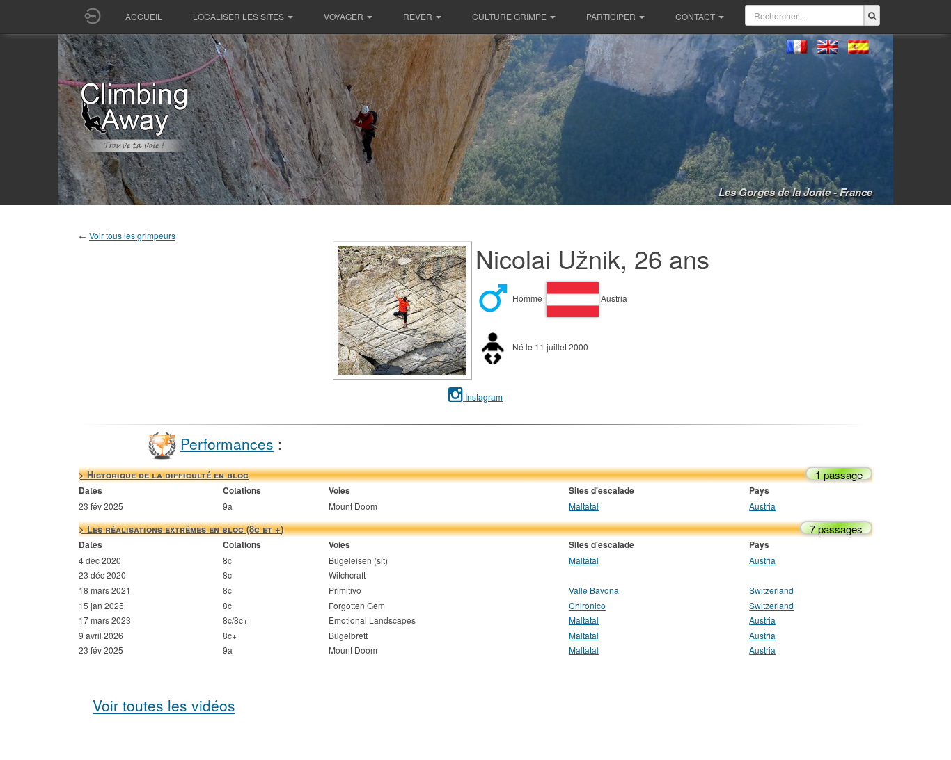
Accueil (143, 16)
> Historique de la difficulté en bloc (164, 474)
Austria (762, 506)
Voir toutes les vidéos (164, 705)
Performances (227, 442)
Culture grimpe (509, 16)
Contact (695, 16)
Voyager (343, 16)
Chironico (587, 605)
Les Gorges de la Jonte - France (795, 192)
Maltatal (584, 506)
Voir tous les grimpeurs (132, 235)
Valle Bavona (594, 590)
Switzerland (771, 590)
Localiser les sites (238, 16)
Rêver (417, 16)
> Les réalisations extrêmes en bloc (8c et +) (181, 528)
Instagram (483, 397)
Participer (611, 16)
